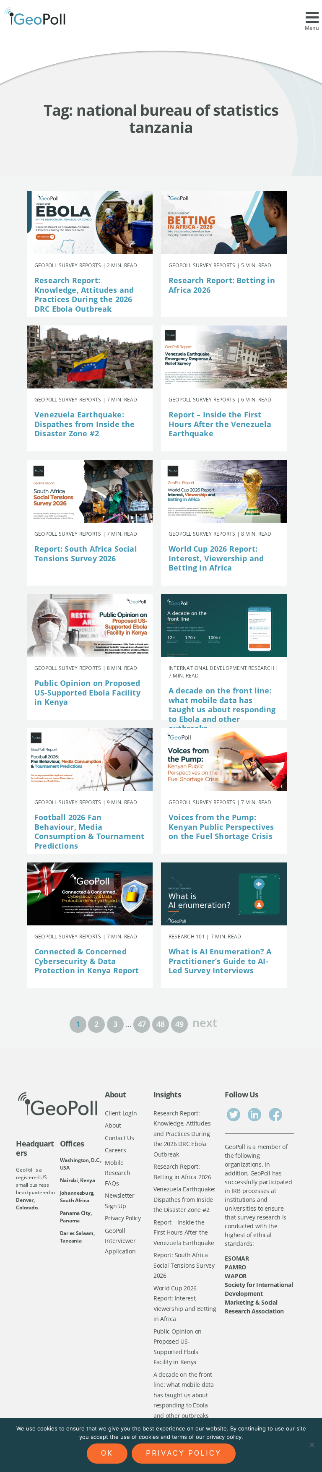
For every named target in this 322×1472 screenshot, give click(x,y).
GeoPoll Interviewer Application (120, 1241)
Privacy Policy (122, 1218)
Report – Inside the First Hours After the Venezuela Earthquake (220, 423)
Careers (115, 1150)
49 (179, 1024)
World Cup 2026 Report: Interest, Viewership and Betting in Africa (216, 558)
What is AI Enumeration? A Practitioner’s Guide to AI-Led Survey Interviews (220, 960)
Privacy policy (183, 1453)
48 (160, 1024)
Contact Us (119, 1138)
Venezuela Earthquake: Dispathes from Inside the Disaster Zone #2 (84, 423)
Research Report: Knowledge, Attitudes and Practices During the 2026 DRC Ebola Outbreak (84, 294)
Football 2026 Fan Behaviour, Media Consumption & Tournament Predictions (89, 831)
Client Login (121, 1113)
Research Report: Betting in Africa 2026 (222, 285)
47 (142, 1024)
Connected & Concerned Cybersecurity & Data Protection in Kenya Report (86, 960)
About (113, 1125)
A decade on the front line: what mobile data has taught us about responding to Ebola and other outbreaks (222, 709)
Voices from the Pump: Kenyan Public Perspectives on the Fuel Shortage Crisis (221, 826)
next (204, 1022)
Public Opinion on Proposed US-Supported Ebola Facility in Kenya (87, 692)
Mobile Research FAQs (117, 1173)
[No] (311, 1445)
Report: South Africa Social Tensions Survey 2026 (85, 553)
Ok (107, 1453)
